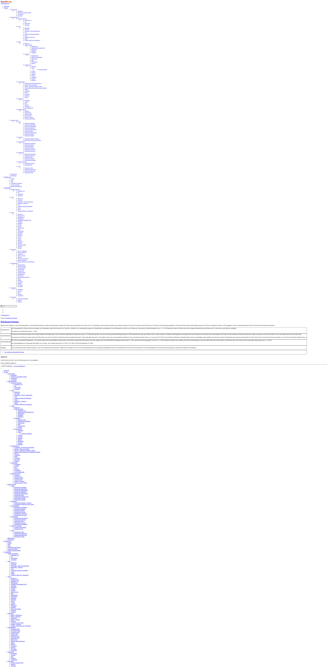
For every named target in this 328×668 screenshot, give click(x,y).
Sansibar (20, 438)
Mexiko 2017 (14, 635)
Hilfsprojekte (11, 538)
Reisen (6, 372)
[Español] (11, 1)
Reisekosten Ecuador (20, 523)
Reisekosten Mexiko (19, 509)
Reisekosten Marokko (20, 492)
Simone (10, 543)
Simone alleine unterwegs (18, 641)
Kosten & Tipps (12, 484)
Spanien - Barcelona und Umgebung (21, 626)
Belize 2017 (14, 639)
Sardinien (16, 475)
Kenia (19, 432)
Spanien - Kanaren (19, 481)
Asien (12, 390)
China (16, 400)
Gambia (13, 589)
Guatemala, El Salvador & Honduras (24, 447)
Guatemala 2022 (15, 632)
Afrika (12, 406)
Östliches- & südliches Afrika (19, 376)
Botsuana (20, 444)
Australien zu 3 (18, 384)
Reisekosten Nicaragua (20, 515)
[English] (2, 1)
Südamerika (14, 463)
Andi (9, 544)
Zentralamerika (15, 446)
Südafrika (20, 415)
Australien (13, 380)
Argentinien (17, 470)
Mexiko (16, 453)
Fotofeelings (7, 552)
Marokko (13, 598)
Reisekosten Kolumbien (20, 524)
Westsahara (14, 596)
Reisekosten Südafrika (20, 487)
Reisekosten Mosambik (20, 489)
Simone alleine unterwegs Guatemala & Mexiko (27, 452)
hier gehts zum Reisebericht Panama (14, 352)
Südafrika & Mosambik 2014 (25, 412)
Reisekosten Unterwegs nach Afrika (24, 504)
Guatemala (17, 455)
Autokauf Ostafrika (26, 433)
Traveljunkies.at (5, 3)
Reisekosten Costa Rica (20, 513)
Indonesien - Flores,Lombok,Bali (23, 395)
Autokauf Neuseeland (20, 527)
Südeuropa (14, 501)
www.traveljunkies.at (19, 366)
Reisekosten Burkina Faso (21, 496)
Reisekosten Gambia (19, 499)
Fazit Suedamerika (19, 472)
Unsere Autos (11, 373)
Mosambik (20, 441)
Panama (16, 461)
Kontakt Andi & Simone (14, 550)
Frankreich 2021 (18, 478)
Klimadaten (11, 539)
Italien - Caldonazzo (16, 615)
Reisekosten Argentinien (21, 518)
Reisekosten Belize (19, 510)
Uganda (20, 435)
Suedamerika (14, 516)
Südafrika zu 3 (22, 410)
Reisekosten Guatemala (20, 507)
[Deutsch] (6, 1)
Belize (16, 456)
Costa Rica (17, 458)
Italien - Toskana (15, 619)
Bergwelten (11, 661)
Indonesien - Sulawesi (20, 401)
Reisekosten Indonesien (20, 533)
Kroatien (13, 621)
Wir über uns (7, 541)
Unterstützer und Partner (14, 547)
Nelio (9, 546)
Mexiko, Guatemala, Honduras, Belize (24, 450)
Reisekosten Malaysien (20, 535)
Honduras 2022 (15, 629)
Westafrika (14, 375)
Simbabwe (20, 416)
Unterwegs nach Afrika (20, 483)
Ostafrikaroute (18, 429)
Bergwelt (13, 666)
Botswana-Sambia (16, 609)
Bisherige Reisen (12, 381)
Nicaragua (17, 459)
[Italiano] (8, 1)
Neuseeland (14, 378)
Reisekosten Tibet (19, 532)
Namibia (20, 443)
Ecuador (16, 466)
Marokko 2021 (22, 420)
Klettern (13, 664)
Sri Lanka (17, 393)
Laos (15, 396)
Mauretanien (21, 423)
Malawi (20, 439)
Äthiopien (20, 430)
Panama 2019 (14, 633)
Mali (19, 424)
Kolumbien (17, 464)
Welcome (6, 370)
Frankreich (14, 618)
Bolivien (16, 469)
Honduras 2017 (15, 638)
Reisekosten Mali (19, 495)
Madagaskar (21, 413)
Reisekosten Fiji (18, 529)
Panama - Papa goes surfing (21, 449)
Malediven (17, 392)
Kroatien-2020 (18, 479)
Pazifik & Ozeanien (16, 383)
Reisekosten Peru (19, 521)
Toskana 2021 (18, 476)
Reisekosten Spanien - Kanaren (22, 503)
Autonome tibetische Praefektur (22, 398)
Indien (16, 403)
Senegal (20, 427)
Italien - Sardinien (15, 616)
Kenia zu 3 (17, 407)
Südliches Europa (15, 473)
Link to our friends (13, 549)
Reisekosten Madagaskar (21, 490)
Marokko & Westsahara (24, 421)
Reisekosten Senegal (19, 498)
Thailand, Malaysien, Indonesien (23, 404)
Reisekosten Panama (11, 318)
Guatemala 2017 (15, 636)
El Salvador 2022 (15, 630)
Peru (15, 467)
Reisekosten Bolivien (20, 519)
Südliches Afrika (18, 409)
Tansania (20, 436)
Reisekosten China (19, 536)
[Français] (4, 1)
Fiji (15, 386)
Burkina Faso (21, 426)
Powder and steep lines (17, 662)
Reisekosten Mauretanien (21, 493)
